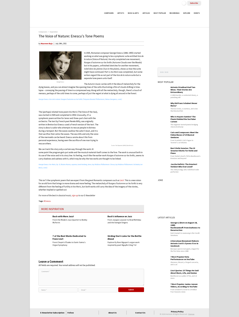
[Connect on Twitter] (82, 313)
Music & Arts (133, 13)
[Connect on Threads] (95, 313)
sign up (75, 195)
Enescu (48, 201)
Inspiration (54, 32)
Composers (109, 13)
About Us (112, 312)
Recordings (174, 13)
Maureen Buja (47, 43)
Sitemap (191, 314)
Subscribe (194, 3)
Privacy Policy (177, 311)
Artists (120, 13)
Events (197, 13)
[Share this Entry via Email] (148, 43)
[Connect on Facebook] (77, 313)
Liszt (122, 180)
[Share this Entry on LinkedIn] (148, 59)
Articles (146, 13)
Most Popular (160, 13)
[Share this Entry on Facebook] (148, 51)
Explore (186, 13)
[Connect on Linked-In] (91, 313)
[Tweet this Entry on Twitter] (148, 55)
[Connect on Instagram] (86, 313)
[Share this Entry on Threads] (148, 63)
